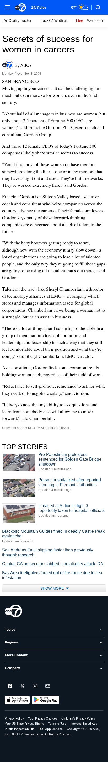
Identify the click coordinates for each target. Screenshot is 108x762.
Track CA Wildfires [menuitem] (53, 21)
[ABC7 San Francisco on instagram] (35, 686)
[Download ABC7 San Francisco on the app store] (17, 700)
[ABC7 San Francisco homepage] (20, 7)
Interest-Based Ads (84, 723)
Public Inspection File (19, 729)
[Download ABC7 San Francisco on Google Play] (46, 700)
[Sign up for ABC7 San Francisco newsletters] (47, 686)
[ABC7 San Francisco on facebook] (10, 686)
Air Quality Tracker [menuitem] (17, 21)
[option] (22, 21)
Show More (52, 588)
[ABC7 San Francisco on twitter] (22, 686)
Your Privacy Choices (42, 718)
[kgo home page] (13, 611)
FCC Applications (51, 729)
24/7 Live (38, 7)
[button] (7, 7)
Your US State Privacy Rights (24, 723)
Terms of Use (57, 723)
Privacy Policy (14, 718)
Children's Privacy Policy (78, 718)
